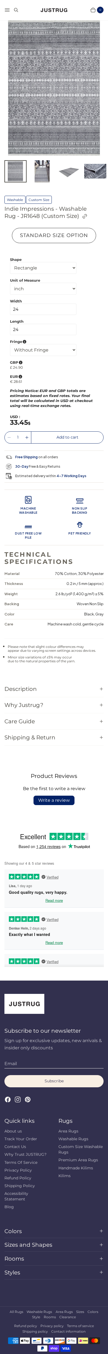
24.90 (18, 367)
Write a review (54, 800)
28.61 (18, 381)
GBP (42, 362)
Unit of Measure (25, 280)
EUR (42, 376)
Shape (16, 259)
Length (17, 321)
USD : (15, 416)
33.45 (19, 422)
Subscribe (54, 1080)
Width (16, 301)
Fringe (43, 341)
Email (10, 1063)
